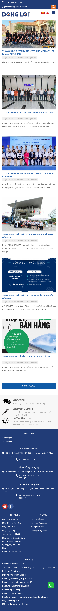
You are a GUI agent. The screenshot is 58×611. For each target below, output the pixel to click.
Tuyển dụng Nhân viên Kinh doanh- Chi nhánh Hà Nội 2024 (27, 235)
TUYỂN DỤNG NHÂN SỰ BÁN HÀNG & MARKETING (27, 112)
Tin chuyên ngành (39, 523)
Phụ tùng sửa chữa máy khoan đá (17, 582)
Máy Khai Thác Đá (10, 519)
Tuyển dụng (7, 441)
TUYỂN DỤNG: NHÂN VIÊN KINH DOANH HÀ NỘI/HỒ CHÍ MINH (28, 174)
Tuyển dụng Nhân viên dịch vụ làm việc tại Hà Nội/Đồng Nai (27, 296)
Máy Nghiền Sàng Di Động (13, 538)
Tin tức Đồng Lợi (38, 519)
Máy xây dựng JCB (10, 601)
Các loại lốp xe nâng (11, 589)
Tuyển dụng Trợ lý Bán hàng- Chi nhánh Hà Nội (26, 356)
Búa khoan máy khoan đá (13, 564)
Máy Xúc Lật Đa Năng (11, 523)
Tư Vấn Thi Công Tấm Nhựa (12, 546)
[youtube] (5, 506)
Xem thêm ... (29, 386)
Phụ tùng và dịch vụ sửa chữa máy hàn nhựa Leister (25, 597)
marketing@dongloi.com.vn (16, 7)
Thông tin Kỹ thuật (39, 530)
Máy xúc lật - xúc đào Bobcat (15, 604)
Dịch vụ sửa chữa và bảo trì (14, 575)
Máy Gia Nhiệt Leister (11, 541)
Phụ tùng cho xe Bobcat (12, 593)
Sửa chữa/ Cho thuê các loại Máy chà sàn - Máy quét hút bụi (28, 567)
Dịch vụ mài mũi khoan (12, 571)
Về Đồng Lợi (7, 437)
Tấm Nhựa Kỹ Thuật (11, 534)
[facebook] (11, 506)
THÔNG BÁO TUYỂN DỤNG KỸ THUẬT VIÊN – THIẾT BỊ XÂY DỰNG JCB (28, 52)
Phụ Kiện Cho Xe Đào (11, 552)
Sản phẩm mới (37, 527)
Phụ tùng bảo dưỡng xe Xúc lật (15, 586)
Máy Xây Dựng (8, 530)
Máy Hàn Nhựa (8, 527)
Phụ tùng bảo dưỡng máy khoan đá (17, 578)
